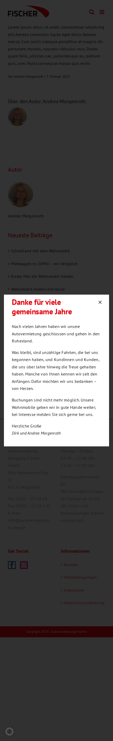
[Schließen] (100, 302)
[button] (9, 731)
